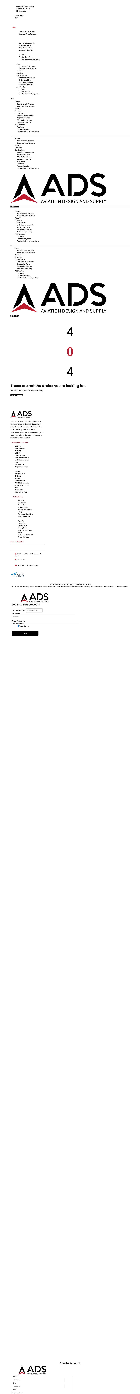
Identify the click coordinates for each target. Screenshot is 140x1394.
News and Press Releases (27, 34)
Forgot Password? (18, 621)
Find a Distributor (24, 516)
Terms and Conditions (25, 514)
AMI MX (18, 446)
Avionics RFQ (19, 464)
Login (25, 633)
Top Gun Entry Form (25, 57)
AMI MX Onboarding (22, 458)
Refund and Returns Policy (25, 511)
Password (16, 613)
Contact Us (22, 503)
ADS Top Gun (21, 52)
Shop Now (19, 39)
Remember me (24, 626)
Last (14, 1389)
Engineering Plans (25, 45)
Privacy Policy (23, 507)
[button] (70, 136)
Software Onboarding (26, 50)
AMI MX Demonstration (20, 454)
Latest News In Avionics (27, 32)
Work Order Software (26, 48)
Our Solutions (21, 41)
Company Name (17, 1393)
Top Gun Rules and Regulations (29, 59)
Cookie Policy (22, 505)
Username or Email (19, 610)
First (14, 1383)
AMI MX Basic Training (20, 450)
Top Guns (22, 55)
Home (18, 29)
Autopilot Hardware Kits (27, 43)
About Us (19, 36)
